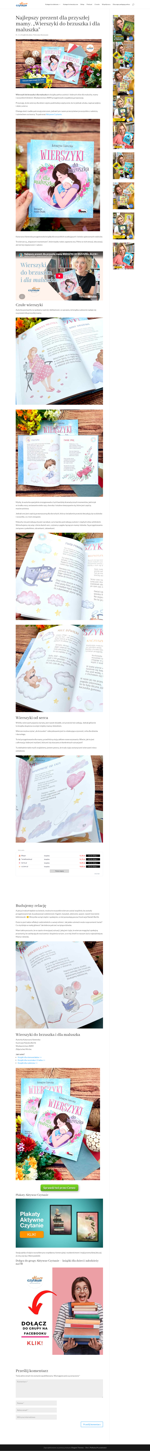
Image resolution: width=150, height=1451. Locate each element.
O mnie (97, 4)
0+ (16, 35)
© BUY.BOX (97, 873)
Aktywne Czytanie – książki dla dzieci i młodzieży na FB (57, 1262)
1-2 (19, 35)
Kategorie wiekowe (51, 4)
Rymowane (44, 35)
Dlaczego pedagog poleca (121, 4)
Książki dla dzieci (27, 35)
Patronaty (36, 35)
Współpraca (106, 4)
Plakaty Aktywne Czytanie (32, 1195)
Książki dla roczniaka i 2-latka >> (31, 1060)
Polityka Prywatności (98, 1448)
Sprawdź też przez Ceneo (59, 1188)
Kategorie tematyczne (70, 4)
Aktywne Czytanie (54, 114)
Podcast (89, 4)
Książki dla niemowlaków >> (30, 1057)
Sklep (82, 4)
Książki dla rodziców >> (28, 1063)
